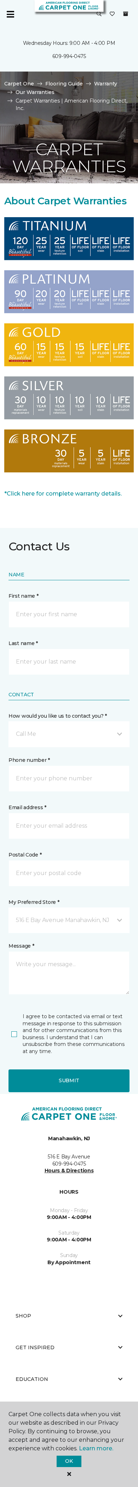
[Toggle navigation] (10, 14)
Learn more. (96, 1448)
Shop (23, 1316)
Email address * (27, 807)
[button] (99, 14)
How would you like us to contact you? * (57, 715)
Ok (69, 1461)
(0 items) (125, 13)
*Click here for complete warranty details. (63, 493)
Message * (21, 945)
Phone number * (29, 760)
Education (32, 1379)
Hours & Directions (69, 1170)
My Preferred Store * (33, 902)
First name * (23, 595)
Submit (69, 1080)
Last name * (23, 643)
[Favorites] (112, 14)
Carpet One (19, 83)
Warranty (105, 83)
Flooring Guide (64, 83)
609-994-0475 (69, 56)
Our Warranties (35, 92)
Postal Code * (24, 854)
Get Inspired (35, 1347)
